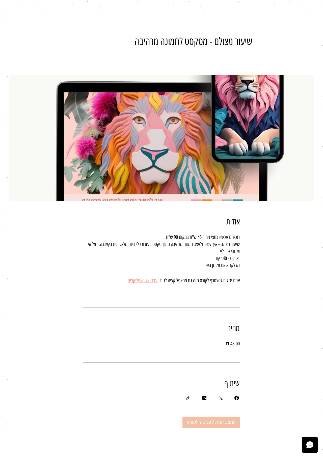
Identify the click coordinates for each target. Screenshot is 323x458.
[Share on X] (221, 398)
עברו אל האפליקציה (142, 280)
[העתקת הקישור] (188, 398)
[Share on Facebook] (237, 398)
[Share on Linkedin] (204, 398)
